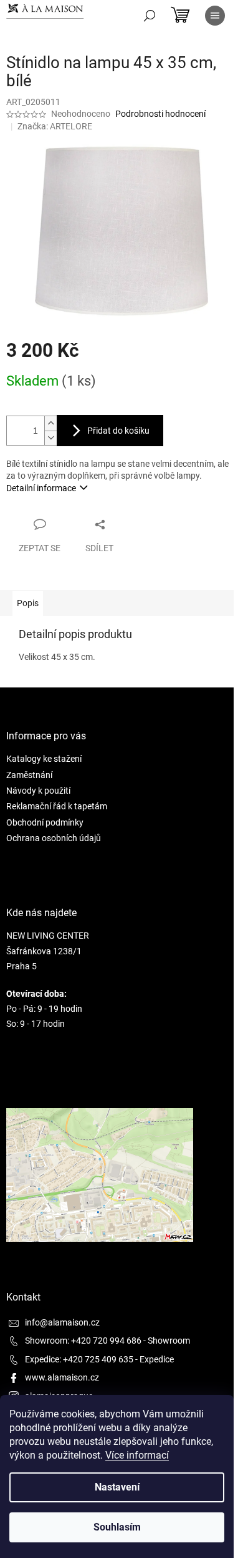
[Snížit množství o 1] (50, 438)
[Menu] (214, 15)
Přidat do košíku (118, 431)
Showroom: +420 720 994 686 (83, 1341)
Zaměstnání (29, 775)
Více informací (137, 1455)
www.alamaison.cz (62, 1377)
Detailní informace (41, 488)
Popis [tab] (28, 603)
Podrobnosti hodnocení (160, 114)
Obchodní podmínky (44, 822)
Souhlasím (117, 1527)
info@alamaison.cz (62, 1322)
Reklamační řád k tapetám (56, 806)
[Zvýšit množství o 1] (50, 423)
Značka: (54, 126)
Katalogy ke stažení (44, 759)
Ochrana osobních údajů (53, 838)
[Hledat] (149, 15)
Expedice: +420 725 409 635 (79, 1359)
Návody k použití (38, 791)
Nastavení (117, 1487)
